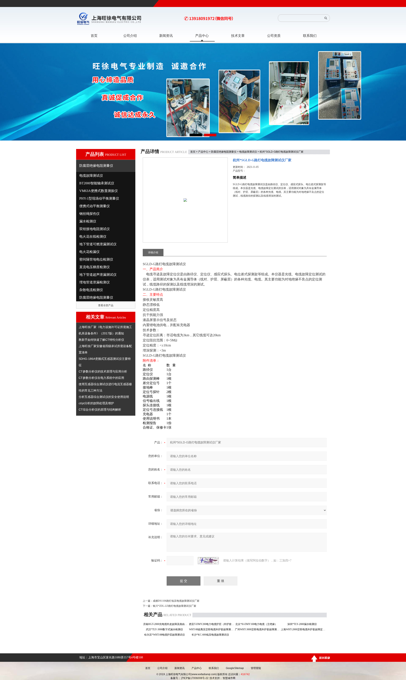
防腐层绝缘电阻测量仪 (223, 151)
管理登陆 (256, 668)
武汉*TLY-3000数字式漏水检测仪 (165, 629)
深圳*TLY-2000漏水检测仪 (303, 624)
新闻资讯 (179, 668)
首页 (192, 151)
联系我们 (214, 668)
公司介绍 (162, 668)
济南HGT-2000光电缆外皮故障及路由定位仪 (165, 624)
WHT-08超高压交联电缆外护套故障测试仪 (211, 629)
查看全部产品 (105, 305)
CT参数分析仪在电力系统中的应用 (101, 377)
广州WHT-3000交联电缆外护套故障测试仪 (257, 629)
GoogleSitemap (235, 668)
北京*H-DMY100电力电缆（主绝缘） (257, 624)
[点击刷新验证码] (208, 560)
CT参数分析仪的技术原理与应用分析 (103, 371)
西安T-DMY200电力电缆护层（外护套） (211, 624)
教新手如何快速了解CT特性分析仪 (101, 339)
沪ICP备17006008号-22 (194, 678)
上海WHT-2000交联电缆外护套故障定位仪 (303, 629)
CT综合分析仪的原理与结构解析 (100, 409)
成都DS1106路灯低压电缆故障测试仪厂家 (176, 600)
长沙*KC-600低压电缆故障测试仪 (212, 634)
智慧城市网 (229, 678)
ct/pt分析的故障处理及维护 (96, 403)
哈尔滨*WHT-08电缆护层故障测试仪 (165, 634)
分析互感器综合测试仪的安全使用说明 (104, 397)
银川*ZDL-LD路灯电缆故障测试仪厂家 (174, 605)
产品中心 (203, 151)
